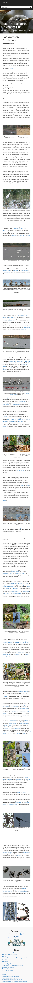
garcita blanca (20, 361)
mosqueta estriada (7, 654)
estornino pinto (25, 591)
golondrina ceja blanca (8, 891)
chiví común (18, 654)
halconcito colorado (7, 852)
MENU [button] (6, 2)
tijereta (28, 779)
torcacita (15, 588)
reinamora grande (24, 723)
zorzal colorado (8, 725)
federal (23, 418)
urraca (24, 792)
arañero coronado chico (19, 641)
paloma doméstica (16, 593)
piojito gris (20, 421)
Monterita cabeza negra (8, 641)
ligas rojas (14, 235)
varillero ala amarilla (7, 418)
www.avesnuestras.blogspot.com (10, 978)
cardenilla (20, 583)
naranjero (25, 715)
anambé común (20, 731)
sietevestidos (18, 642)
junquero (6, 416)
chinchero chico (24, 708)
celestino (18, 715)
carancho (19, 855)
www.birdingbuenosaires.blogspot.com (12, 979)
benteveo (5, 426)
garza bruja (11, 362)
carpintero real (14, 706)
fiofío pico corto (21, 652)
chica (28, 235)
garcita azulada (20, 362)
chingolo (5, 585)
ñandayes (26, 691)
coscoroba (5, 230)
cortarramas (17, 728)
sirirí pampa (25, 270)
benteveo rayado (6, 731)
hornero (16, 570)
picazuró (28, 586)
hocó (4, 362)
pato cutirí (5, 268)
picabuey (24, 575)
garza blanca (12, 361)
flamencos (19, 367)
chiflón (28, 362)
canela (18, 733)
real (28, 485)
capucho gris (23, 329)
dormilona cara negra (7, 573)
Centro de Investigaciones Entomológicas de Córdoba (16, 958)
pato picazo (16, 270)
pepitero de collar (13, 723)
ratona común (26, 642)
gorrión (26, 583)
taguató (5, 854)
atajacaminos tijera (13, 804)
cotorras (21, 691)
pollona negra (6, 403)
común (22, 485)
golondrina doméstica (22, 891)
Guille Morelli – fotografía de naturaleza (12, 965)
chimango (11, 854)
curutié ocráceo (21, 419)
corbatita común (12, 585)
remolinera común (20, 573)
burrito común (6, 404)
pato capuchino (6, 270)
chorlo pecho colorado (8, 494)
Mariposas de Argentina (8, 967)
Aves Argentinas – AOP (8, 953)
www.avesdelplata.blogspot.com (10, 976)
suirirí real (9, 779)
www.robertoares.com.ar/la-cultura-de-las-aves (14, 981)
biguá (9, 319)
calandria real (7, 728)
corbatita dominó (12, 421)
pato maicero (22, 268)
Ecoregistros (5, 961)
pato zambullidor (12, 317)
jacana (8, 398)
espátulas (10, 367)
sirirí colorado (7, 272)
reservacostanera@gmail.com (18, 934)
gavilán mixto (26, 852)
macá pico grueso (12, 320)
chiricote (27, 528)
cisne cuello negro (18, 228)
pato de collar (24, 267)
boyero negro (13, 720)
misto (26, 585)
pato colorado (21, 315)
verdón (4, 586)
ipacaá (21, 528)
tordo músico (7, 593)
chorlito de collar (20, 494)
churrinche (18, 779)
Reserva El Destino (7, 973)
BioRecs (4, 956)
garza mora (27, 361)
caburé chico (18, 802)
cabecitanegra (21, 585)
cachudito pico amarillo (17, 651)
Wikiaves (4, 974)
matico (18, 792)
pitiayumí (6, 651)
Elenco (11, 68)
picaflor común (7, 786)
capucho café (27, 327)
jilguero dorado (9, 586)
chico (24, 733)
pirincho (5, 696)
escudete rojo (21, 235)
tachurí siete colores (11, 419)
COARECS (4, 959)
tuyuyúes (5, 369)
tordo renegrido (15, 591)
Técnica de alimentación (23, 291)
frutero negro (5, 721)
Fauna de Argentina (7, 964)
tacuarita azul (9, 642)
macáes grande (20, 470)
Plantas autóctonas (7, 969)
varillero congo (17, 418)
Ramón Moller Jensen (7, 970)
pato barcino (13, 268)
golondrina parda (19, 890)
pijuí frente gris (15, 711)
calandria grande (15, 571)
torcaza (7, 588)
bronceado (15, 786)
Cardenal (13, 583)
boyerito (26, 720)
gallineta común (16, 404)
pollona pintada (22, 401)
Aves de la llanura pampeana (9, 954)
